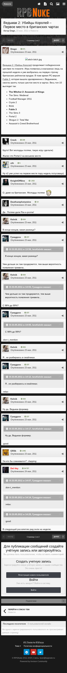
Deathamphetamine (20, 202)
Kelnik (13, 219)
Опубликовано (23, 52)
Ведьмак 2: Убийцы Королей (17, 65)
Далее (56, 40)
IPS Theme (28, 642)
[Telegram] (27, 652)
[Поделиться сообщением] (62, 52)
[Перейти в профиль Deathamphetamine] (5, 203)
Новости (34, 31)
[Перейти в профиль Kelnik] (5, 221)
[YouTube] (33, 652)
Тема (17, 646)
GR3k (13, 451)
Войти (33, 590)
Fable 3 (6, 79)
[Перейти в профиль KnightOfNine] (5, 182)
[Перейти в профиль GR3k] (5, 452)
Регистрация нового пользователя (33, 575)
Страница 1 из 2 (33, 40)
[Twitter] (40, 652)
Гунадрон (15, 237)
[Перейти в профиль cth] (5, 164)
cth (12, 163)
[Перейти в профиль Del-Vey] (5, 470)
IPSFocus (40, 642)
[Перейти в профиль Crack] (5, 141)
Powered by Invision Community (33, 661)
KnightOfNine (17, 180)
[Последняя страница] (63, 40)
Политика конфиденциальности (38, 646)
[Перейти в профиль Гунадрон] (5, 238)
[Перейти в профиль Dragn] (5, 50)
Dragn (12, 31)
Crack (13, 140)
